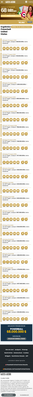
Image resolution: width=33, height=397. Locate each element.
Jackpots (18, 349)
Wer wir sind (10, 349)
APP (27, 356)
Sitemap (24, 349)
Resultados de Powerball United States (17, 369)
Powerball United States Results (17, 365)
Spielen (30, 22)
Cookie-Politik (10, 391)
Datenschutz (18, 353)
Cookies (26, 353)
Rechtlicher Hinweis (18, 356)
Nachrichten (8, 353)
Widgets (8, 356)
